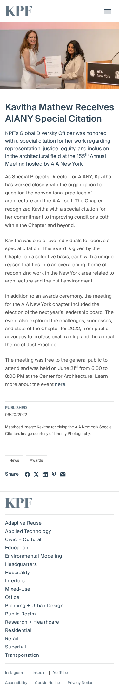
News (14, 460)
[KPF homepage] (18, 11)
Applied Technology (28, 531)
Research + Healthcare (32, 622)
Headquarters (21, 564)
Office (12, 597)
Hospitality (17, 572)
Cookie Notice (47, 683)
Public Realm (20, 614)
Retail (11, 638)
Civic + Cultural (23, 539)
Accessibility (16, 683)
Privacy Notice (80, 683)
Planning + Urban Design (34, 605)
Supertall (15, 647)
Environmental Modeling (33, 556)
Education (17, 548)
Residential (18, 630)
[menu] (106, 11)
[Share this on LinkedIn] (45, 474)
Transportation (22, 655)
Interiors (15, 581)
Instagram (14, 672)
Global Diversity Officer (47, 133)
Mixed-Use (17, 589)
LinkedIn (37, 672)
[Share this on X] (36, 474)
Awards (36, 460)
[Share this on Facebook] (27, 474)
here (60, 384)
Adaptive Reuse (23, 523)
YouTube (60, 672)
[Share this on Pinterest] (54, 474)
